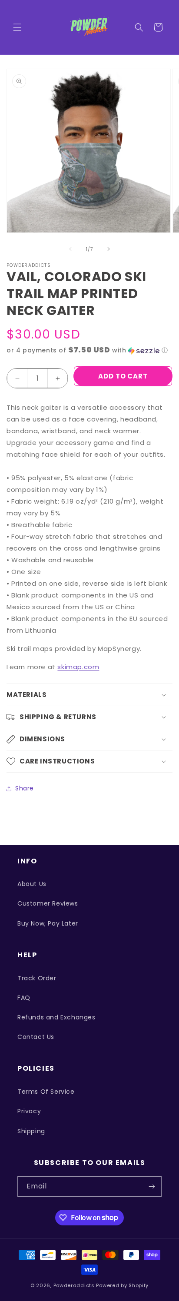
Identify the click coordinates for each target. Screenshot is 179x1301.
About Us (31, 884)
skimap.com (78, 666)
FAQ (23, 997)
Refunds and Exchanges (56, 1017)
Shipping (31, 1131)
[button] (17, 27)
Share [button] (24, 788)
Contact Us (35, 1036)
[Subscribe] (151, 1186)
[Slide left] (70, 249)
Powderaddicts (74, 1285)
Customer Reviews (47, 903)
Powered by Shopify (122, 1285)
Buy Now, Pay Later (47, 923)
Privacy (29, 1111)
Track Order (36, 978)
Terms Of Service (46, 1091)
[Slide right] (108, 249)
